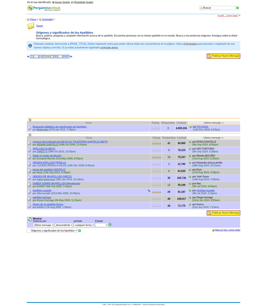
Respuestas (168, 122)
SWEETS (42, 151)
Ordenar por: (40, 221)
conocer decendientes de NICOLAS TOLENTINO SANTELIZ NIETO (70, 141)
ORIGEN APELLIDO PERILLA (49, 162)
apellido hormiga (42, 197)
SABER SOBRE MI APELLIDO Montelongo (56, 183)
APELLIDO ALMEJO (44, 148)
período (78, 221)
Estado (99, 221)
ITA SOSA (202, 126)
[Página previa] (28, 56)
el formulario (190, 43)
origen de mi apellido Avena (48, 204)
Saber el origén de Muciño (47, 155)
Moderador (43, 129)
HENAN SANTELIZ (47, 144)
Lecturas (181, 122)
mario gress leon (46, 179)
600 (66, 56)
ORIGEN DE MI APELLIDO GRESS (52, 176)
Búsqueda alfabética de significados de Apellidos (60, 126)
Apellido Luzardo (42, 190)
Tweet (39, 26)
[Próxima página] (71, 56)
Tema (88, 122)
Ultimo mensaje (213, 122)
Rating (155, 122)
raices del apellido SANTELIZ (49, 169)
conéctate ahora (109, 47)
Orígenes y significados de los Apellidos (64, 32)
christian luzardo (206, 190)
